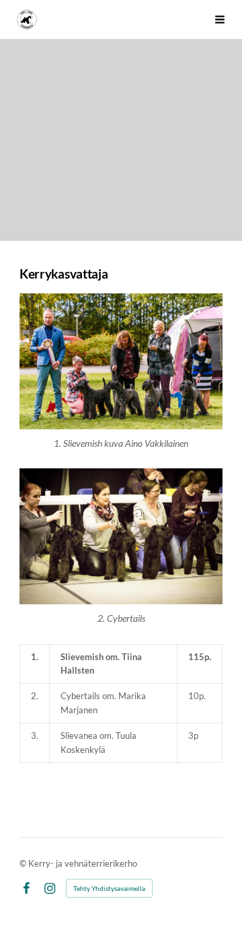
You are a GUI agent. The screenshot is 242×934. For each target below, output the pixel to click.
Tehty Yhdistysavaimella (109, 888)
